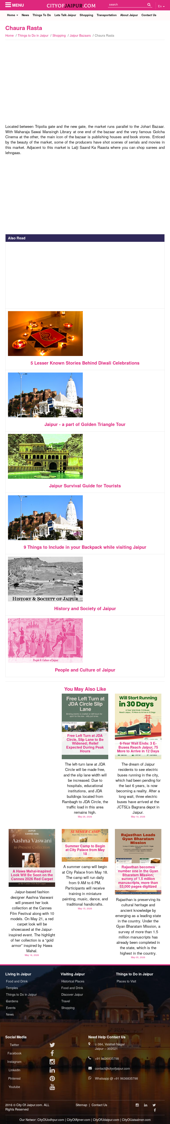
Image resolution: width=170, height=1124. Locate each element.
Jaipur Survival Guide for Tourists (85, 485)
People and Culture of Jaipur (85, 669)
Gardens (12, 1001)
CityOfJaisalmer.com (136, 1119)
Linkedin (14, 1070)
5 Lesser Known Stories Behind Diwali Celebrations (85, 363)
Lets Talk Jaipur (65, 15)
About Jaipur (129, 15)
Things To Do (42, 15)
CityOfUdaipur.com (106, 1119)
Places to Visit (126, 981)
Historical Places (72, 981)
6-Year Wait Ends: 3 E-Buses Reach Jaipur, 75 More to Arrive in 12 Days (138, 747)
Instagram (14, 1061)
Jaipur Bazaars (80, 35)
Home (11, 15)
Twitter (14, 1045)
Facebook (14, 1053)
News (25, 15)
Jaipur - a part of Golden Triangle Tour (85, 424)
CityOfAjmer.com (78, 1119)
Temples (12, 988)
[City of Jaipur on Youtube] (52, 1088)
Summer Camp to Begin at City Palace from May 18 (85, 849)
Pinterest (14, 1078)
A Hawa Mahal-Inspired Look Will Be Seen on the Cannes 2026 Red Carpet (32, 875)
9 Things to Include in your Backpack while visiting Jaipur (85, 547)
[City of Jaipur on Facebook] (52, 1054)
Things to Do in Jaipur (33, 35)
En (160, 6)
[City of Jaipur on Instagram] (52, 1062)
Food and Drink (17, 981)
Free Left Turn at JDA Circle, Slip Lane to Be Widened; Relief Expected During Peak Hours (85, 743)
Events (10, 1007)
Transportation (107, 15)
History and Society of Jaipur (85, 608)
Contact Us (148, 15)
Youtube (14, 1086)
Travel (65, 1001)
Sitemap (81, 1105)
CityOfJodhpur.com (50, 1119)
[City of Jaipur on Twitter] (52, 1046)
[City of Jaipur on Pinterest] (52, 1079)
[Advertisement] (85, 87)
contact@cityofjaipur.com (112, 1068)
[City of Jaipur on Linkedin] (52, 1071)
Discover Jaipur (72, 994)
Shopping (86, 15)
